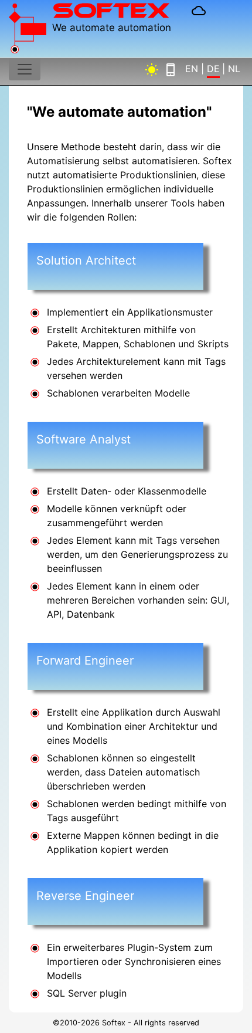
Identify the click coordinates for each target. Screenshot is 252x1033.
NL (234, 68)
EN (191, 68)
